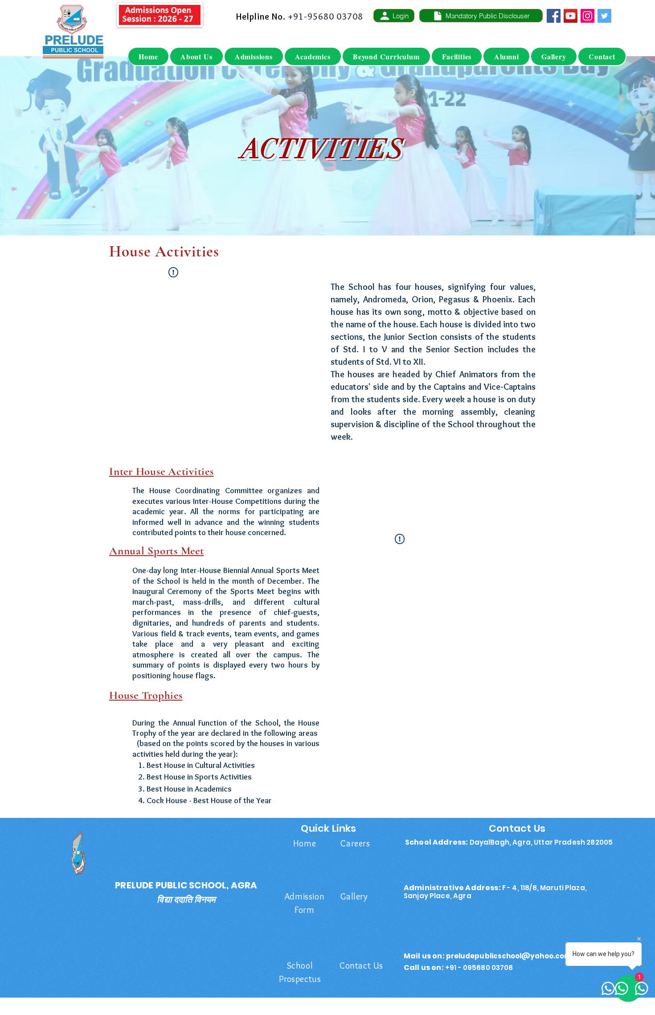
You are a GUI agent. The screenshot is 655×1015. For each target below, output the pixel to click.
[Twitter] (604, 16)
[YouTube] (570, 16)
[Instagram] (587, 16)
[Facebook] (554, 16)
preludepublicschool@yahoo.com (508, 956)
